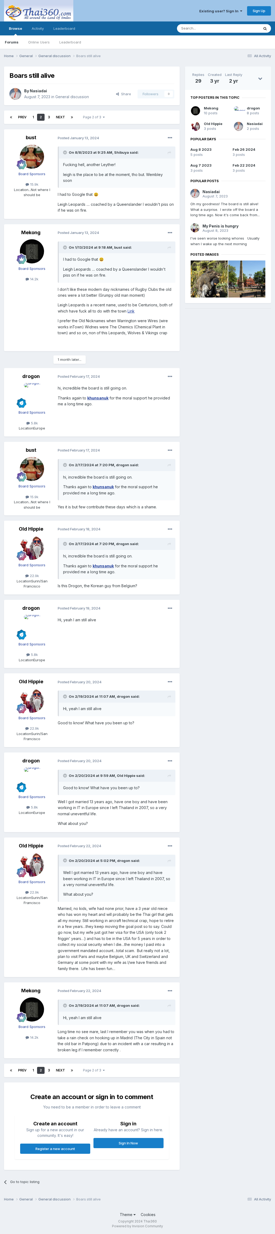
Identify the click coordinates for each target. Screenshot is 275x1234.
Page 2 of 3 (93, 117)
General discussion (72, 96)
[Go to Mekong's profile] (32, 251)
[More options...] (170, 138)
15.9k (33, 184)
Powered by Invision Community (137, 1226)
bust (31, 137)
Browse (15, 28)
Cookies (148, 1214)
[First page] (11, 117)
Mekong (31, 232)
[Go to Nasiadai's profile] (15, 94)
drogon (31, 376)
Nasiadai (38, 91)
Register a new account (55, 1149)
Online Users (39, 42)
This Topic (243, 28)
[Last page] (72, 117)
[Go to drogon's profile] (32, 395)
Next (60, 117)
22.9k (34, 576)
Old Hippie (31, 529)
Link (131, 311)
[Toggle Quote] (65, 152)
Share (125, 94)
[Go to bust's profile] (32, 157)
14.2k (33, 279)
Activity (38, 28)
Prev (22, 117)
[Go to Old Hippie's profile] (32, 548)
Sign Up (259, 11)
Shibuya (121, 152)
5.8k (34, 423)
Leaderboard (70, 42)
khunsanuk (97, 398)
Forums (12, 42)
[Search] (265, 28)
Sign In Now (128, 1143)
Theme (126, 1214)
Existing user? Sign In (219, 11)
